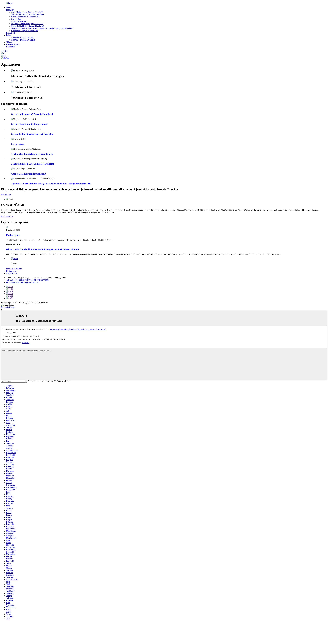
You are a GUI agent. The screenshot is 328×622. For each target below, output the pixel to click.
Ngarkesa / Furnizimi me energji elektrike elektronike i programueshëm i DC (42, 28)
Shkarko (9, 42)
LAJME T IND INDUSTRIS (23, 40)
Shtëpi (8, 7)
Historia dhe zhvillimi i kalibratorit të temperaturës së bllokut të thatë (42, 249)
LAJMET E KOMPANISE (22, 37)
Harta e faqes (11, 271)
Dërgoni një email (8, 307)
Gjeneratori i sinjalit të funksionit (24, 30)
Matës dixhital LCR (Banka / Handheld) (27, 26)
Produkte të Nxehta (14, 269)
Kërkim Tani (6, 195)
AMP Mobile (11, 273)
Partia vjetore (13, 235)
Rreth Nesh (10, 33)
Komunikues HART (19, 21)
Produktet (10, 10)
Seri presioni (16, 19)
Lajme (8, 35)
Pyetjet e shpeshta (13, 44)
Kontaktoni (10, 47)
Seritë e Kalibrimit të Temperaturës (25, 17)
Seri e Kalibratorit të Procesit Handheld (27, 12)
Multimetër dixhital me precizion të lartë (27, 24)
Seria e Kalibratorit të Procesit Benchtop (27, 14)
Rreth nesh (7, 217)
